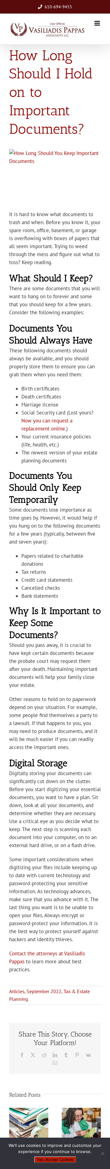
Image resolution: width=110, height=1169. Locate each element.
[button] (13, 1122)
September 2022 (44, 991)
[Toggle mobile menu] (97, 23)
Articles (16, 991)
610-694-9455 (58, 7)
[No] (102, 1153)
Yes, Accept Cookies (55, 1159)
